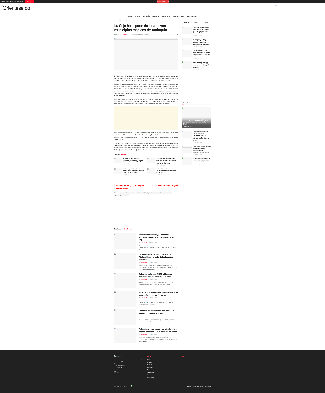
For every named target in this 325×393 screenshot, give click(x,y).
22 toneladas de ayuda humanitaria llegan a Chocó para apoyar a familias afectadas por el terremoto (201, 41)
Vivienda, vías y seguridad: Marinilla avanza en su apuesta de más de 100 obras (158, 293)
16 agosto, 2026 (153, 297)
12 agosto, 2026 (153, 334)
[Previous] (144, 180)
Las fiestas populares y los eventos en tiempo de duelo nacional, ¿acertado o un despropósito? (201, 30)
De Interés (155, 16)
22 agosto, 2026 (128, 163)
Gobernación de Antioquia (128, 193)
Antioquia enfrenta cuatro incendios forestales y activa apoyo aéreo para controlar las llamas (158, 330)
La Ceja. (140, 21)
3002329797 (118, 367)
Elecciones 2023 (192, 16)
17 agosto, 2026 (153, 279)
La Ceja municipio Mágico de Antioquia (147, 193)
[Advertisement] (146, 118)
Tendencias (166, 16)
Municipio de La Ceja (165, 193)
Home (115, 21)
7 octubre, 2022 (134, 34)
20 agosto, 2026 (153, 242)
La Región (146, 16)
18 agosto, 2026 (153, 262)
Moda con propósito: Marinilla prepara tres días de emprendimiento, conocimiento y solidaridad (134, 170)
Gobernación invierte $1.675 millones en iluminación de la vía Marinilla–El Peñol (155, 275)
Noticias (137, 16)
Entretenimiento (178, 16)
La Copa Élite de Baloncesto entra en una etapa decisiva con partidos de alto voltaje (167, 170)
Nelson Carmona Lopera (121, 195)
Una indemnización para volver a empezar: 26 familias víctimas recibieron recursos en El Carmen (201, 53)
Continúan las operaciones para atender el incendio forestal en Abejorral (156, 312)
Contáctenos (20, 1)
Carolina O (144, 242)
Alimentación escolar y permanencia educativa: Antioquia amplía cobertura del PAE (156, 237)
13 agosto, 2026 (152, 316)
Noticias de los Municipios (125, 21)
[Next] (147, 180)
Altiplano (135, 21)
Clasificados (150, 377)
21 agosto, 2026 (161, 165)
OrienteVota (29, 1)
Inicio (130, 16)
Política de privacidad (11, 1)
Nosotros (3, 1)
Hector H (125, 34)
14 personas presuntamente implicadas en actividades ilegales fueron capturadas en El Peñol (133, 160)
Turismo (149, 370)
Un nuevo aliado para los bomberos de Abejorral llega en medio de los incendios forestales (156, 257)
